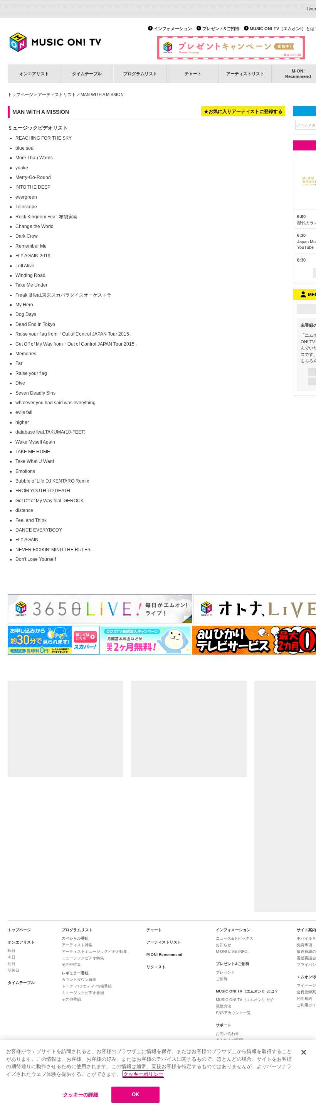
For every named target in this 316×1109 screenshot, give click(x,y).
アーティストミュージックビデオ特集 (94, 951)
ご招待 (221, 979)
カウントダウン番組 (79, 979)
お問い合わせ (227, 1033)
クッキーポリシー (143, 1074)
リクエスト (156, 967)
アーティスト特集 (77, 945)
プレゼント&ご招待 (220, 28)
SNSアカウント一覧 (233, 1013)
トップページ (20, 94)
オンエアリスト (34, 73)
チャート (193, 73)
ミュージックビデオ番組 (83, 993)
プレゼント (225, 972)
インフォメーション (173, 28)
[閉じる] (303, 1052)
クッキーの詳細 (81, 1094)
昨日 (11, 951)
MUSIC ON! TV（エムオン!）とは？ (247, 991)
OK (135, 1094)
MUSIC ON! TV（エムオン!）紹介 (245, 1000)
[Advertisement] (65, 729)
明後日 (13, 970)
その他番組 (71, 999)
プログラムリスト (140, 73)
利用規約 (304, 998)
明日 (11, 964)
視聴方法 (223, 1006)
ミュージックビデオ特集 (83, 958)
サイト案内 (306, 930)
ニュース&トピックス (234, 938)
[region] (158, 1074)
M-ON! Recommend (164, 954)
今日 (11, 957)
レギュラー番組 (75, 973)
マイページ (306, 985)
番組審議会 (306, 958)
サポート (223, 1025)
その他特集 (71, 964)
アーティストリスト (245, 73)
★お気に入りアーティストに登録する (243, 111)
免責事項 (304, 945)
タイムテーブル (87, 73)
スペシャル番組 (75, 938)
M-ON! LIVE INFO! (232, 951)
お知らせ (223, 945)
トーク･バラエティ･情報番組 (87, 986)
